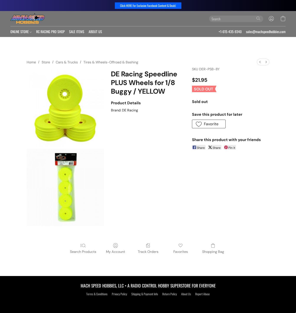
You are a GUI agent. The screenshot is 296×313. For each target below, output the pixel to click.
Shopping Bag (213, 251)
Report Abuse (202, 294)
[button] (148, 5)
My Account (115, 251)
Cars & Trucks (67, 62)
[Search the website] (258, 18)
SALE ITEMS (76, 31)
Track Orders (148, 251)
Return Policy (169, 294)
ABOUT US (95, 31)
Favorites (180, 251)
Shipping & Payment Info (144, 294)
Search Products (83, 251)
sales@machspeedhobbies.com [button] (266, 31)
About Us (186, 294)
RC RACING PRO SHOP (50, 31)
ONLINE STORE (20, 31)
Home (31, 62)
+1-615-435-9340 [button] (230, 31)
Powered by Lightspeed (148, 301)
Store (46, 62)
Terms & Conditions (96, 294)
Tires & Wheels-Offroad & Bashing (110, 62)
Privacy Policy (119, 294)
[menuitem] (260, 62)
